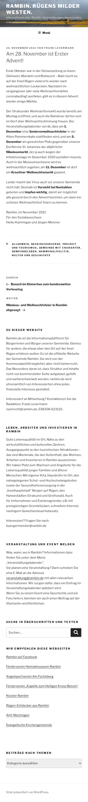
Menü (46, 32)
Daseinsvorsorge (46, 244)
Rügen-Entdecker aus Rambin (27, 705)
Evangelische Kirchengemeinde (29, 725)
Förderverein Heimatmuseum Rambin (33, 666)
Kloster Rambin (17, 695)
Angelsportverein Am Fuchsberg (29, 676)
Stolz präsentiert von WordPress (27, 792)
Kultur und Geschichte (31, 255)
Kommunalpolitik (54, 251)
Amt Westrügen (17, 715)
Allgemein (20, 244)
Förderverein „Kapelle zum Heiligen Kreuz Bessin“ (42, 686)
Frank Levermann (59, 48)
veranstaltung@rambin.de (25, 578)
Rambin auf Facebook (21, 657)
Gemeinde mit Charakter (60, 247)
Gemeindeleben (24, 251)
